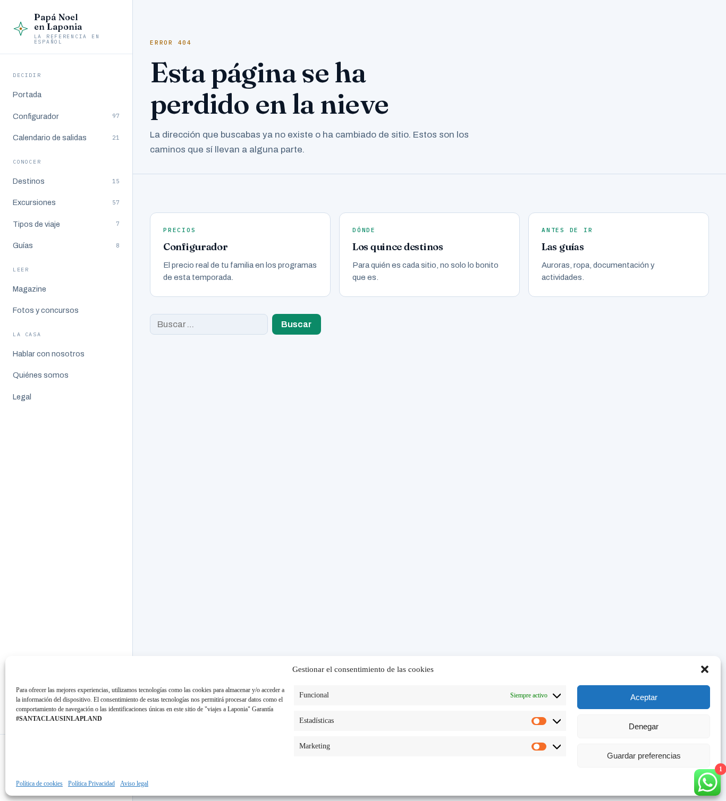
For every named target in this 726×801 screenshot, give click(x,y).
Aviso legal (134, 783)
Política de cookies (39, 783)
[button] (704, 669)
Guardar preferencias (644, 755)
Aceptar (643, 697)
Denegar (644, 726)
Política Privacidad (91, 783)
